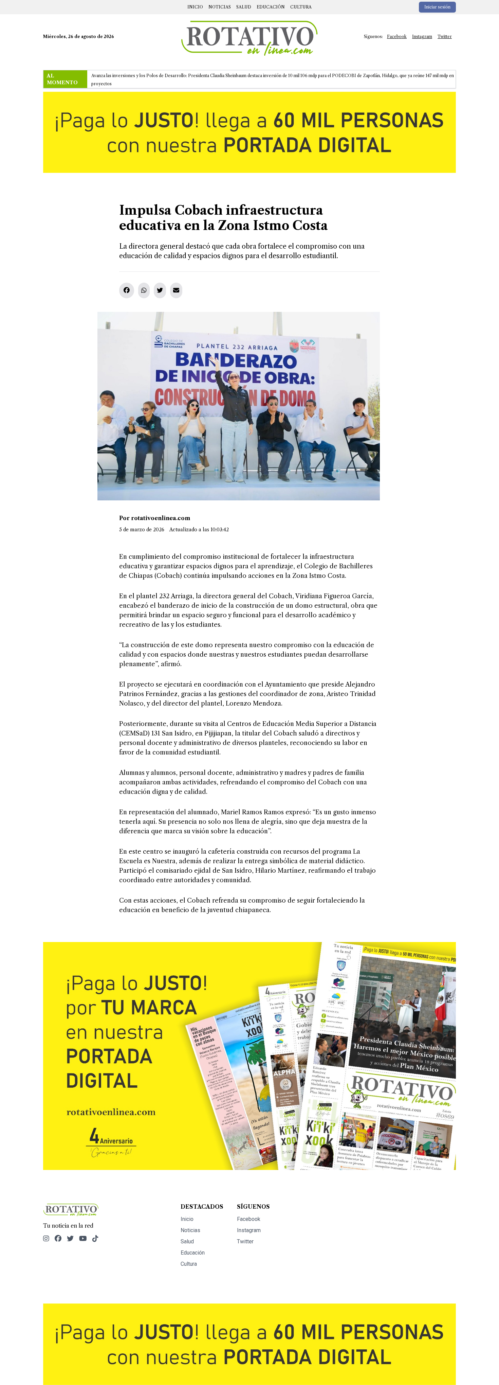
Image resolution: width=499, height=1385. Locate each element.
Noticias (219, 7)
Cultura (301, 7)
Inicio (195, 7)
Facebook (397, 36)
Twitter (445, 36)
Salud (243, 7)
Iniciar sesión (437, 7)
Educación (271, 7)
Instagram (422, 36)
